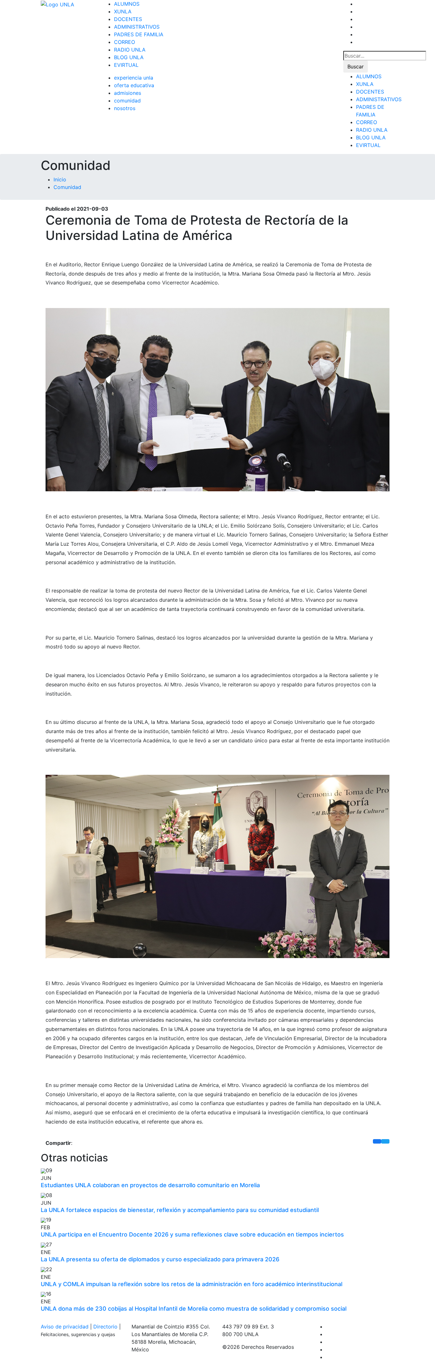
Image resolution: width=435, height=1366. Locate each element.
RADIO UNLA (130, 49)
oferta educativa (134, 85)
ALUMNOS (126, 4)
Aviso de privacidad (65, 1326)
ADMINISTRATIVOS (137, 27)
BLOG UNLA (129, 57)
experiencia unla (133, 77)
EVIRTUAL (126, 65)
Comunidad (67, 187)
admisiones (127, 93)
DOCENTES (128, 19)
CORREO (124, 42)
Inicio (59, 179)
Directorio (105, 1326)
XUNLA (123, 11)
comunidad (127, 100)
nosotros (124, 108)
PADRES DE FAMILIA (138, 34)
